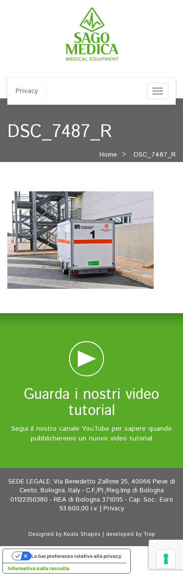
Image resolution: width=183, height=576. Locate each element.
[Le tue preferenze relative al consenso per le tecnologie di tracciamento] (166, 559)
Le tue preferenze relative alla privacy (76, 556)
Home (108, 155)
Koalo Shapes (82, 534)
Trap (149, 534)
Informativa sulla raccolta (38, 568)
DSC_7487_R (155, 155)
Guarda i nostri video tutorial (91, 402)
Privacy (27, 91)
